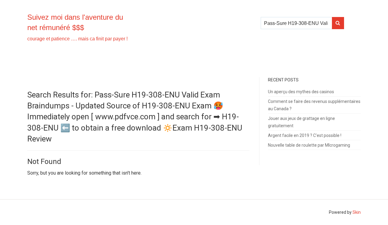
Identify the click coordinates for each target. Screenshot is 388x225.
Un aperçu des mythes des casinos (301, 91)
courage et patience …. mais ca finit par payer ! (77, 38)
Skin (357, 212)
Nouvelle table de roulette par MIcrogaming (309, 145)
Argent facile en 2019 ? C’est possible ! (304, 135)
